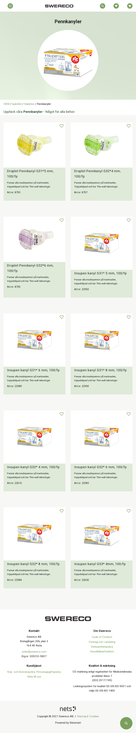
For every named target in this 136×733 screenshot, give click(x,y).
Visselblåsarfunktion (102, 651)
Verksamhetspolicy (102, 646)
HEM (6, 104)
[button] (10, 6)
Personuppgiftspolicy (48, 671)
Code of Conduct (102, 637)
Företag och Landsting (102, 642)
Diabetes (29, 104)
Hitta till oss (34, 676)
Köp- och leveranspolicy (21, 671)
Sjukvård (17, 104)
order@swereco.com (34, 651)
